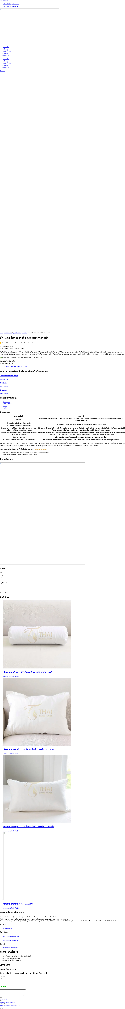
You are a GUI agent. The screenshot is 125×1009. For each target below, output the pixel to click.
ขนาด (5, 406)
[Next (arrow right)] (2, 1008)
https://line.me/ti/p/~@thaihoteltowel (9, 1005)
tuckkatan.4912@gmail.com (7, 1002)
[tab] (64, 402)
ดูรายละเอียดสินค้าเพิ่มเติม (11, 676)
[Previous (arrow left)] (0, 1008)
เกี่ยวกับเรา (6, 49)
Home (1, 333)
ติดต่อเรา (6, 55)
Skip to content (4, 0)
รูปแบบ (5, 408)
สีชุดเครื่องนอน (7, 403)
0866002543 (43, 449)
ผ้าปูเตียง (24, 333)
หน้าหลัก (6, 47)
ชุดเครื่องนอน (17, 333)
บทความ (6, 53)
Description (6, 402)
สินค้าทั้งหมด (7, 51)
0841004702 (36, 449)
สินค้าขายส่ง (8, 333)
